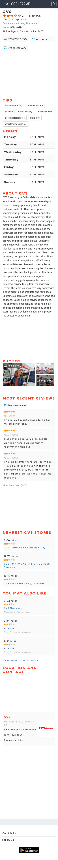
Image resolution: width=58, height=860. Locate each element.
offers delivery (25, 111)
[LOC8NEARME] (17, 3)
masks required (45, 111)
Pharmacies (32, 23)
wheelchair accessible (15, 123)
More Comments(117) (15, 485)
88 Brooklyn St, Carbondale (20, 729)
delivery (9, 111)
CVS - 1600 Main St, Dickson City (24, 547)
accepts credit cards (15, 117)
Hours (6, 27)
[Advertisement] (29, 74)
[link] (19, 374)
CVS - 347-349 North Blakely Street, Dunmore (27, 566)
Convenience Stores (13, 23)
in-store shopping (13, 105)
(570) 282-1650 (16, 39)
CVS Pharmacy (13, 608)
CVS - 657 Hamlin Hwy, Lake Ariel (24, 583)
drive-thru (35, 117)
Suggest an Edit (13, 740)
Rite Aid (9, 628)
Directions (40, 39)
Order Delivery (16, 48)
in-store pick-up (35, 105)
